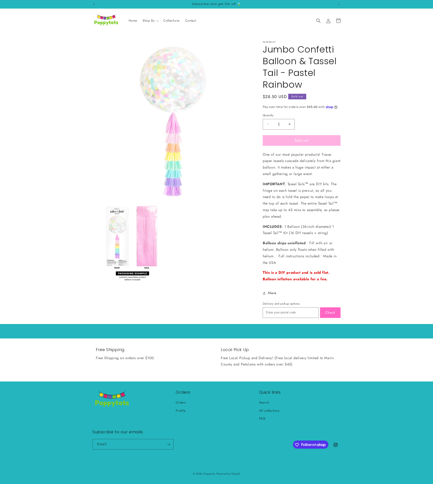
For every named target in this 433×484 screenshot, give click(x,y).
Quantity (268, 115)
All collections (269, 410)
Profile (180, 410)
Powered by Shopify (228, 473)
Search (264, 402)
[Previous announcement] (94, 4)
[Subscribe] (168, 444)
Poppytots (209, 473)
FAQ (262, 418)
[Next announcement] (339, 4)
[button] (150, 20)
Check (330, 312)
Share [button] (272, 293)
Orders (181, 402)
